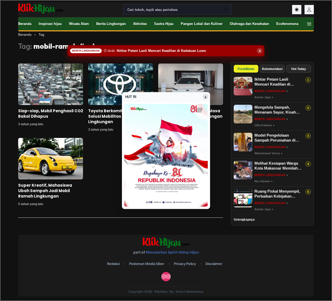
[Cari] (226, 9)
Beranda (24, 24)
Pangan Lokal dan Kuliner (202, 24)
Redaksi (113, 264)
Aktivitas (140, 24)
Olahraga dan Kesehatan (249, 24)
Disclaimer (213, 264)
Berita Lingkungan (111, 24)
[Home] (40, 8)
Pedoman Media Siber (146, 264)
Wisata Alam (79, 24)
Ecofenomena (287, 24)
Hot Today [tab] (298, 69)
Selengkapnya (244, 219)
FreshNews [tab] (246, 69)
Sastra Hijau (164, 24)
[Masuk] (309, 9)
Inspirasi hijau (50, 24)
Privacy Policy (185, 264)
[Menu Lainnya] (309, 24)
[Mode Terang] (296, 9)
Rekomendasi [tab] (272, 69)
